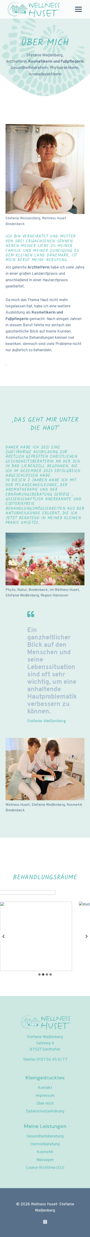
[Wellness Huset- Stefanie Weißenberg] (33, 9)
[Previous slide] (3, 936)
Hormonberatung (45, 1144)
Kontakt (45, 1087)
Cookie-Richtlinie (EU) (45, 1167)
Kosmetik (45, 1152)
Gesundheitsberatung (45, 1136)
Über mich (45, 1103)
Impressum (45, 1095)
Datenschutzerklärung (45, 1111)
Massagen (45, 1160)
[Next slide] (86, 936)
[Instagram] (45, 1222)
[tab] (39, 974)
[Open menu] (78, 9)
